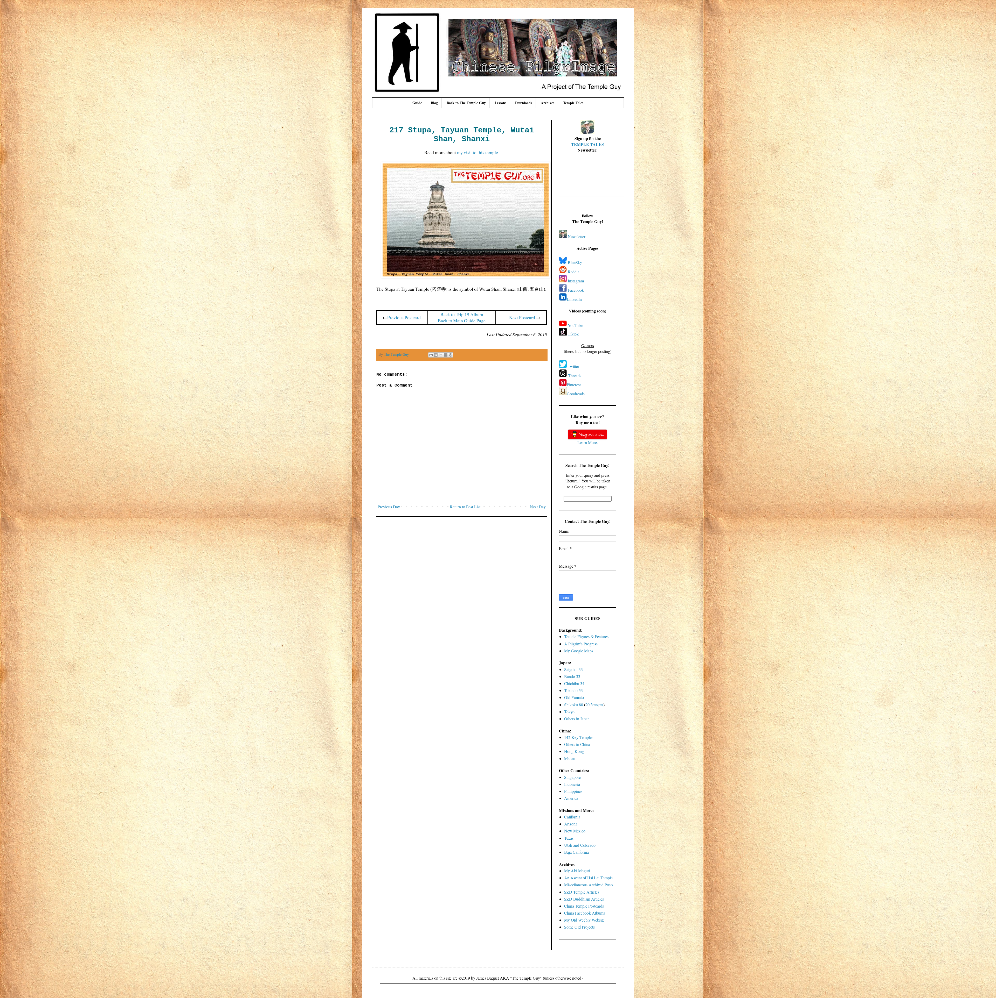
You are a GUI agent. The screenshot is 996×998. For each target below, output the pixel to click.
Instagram (576, 280)
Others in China (577, 744)
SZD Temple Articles (581, 892)
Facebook (576, 290)
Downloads (523, 102)
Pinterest (574, 384)
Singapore (572, 777)
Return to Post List (465, 506)
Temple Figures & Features (586, 636)
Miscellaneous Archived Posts (588, 884)
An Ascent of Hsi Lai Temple (588, 877)
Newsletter (576, 236)
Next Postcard (522, 317)
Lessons (500, 102)
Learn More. (587, 442)
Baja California (576, 852)
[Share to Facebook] (445, 355)
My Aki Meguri (577, 870)
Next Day (538, 506)
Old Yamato (574, 697)
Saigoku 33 (573, 669)
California (572, 816)
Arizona (570, 823)
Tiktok (573, 334)
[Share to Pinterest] (450, 355)
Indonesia (572, 784)
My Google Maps (578, 650)
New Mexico (574, 830)
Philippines (573, 791)
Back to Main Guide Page (462, 320)
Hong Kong (574, 751)
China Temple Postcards (584, 906)
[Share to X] (440, 355)
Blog (434, 102)
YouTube (575, 325)
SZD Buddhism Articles (584, 899)
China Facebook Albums (584, 913)
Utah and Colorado (580, 845)
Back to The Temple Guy (466, 102)
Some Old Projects (579, 927)
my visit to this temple (477, 152)
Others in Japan (577, 718)
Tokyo (569, 711)
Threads (574, 375)
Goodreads (576, 393)
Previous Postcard (404, 317)
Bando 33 (572, 676)
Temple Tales (573, 102)
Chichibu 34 (574, 683)
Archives (547, 102)
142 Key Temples (578, 737)
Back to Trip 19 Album (461, 314)
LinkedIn (574, 299)
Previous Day (389, 506)
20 (594, 704)
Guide (417, 102)
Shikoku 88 (573, 704)
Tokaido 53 (573, 690)
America (571, 798)
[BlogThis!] (435, 355)
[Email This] (430, 355)
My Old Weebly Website (584, 920)
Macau (569, 758)
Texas (568, 838)
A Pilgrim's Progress (581, 643)
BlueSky (575, 262)
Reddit (573, 271)
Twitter (573, 366)
